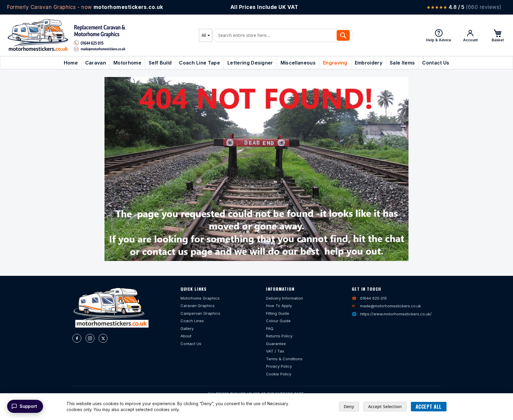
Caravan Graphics (197, 305)
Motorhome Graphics (200, 298)
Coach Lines (192, 320)
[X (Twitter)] (103, 338)
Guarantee (276, 343)
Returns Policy (279, 336)
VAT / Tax (275, 351)
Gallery (187, 328)
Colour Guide (278, 320)
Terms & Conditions (284, 358)
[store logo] (66, 35)
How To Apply (279, 305)
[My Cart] (497, 35)
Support (28, 406)
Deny (349, 406)
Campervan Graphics (200, 313)
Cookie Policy (278, 374)
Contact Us (190, 343)
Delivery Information (284, 298)
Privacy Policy (279, 366)
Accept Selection (385, 406)
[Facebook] (76, 338)
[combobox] (205, 35)
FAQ (269, 328)
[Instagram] (90, 338)
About (185, 336)
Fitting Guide (277, 313)
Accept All (429, 406)
